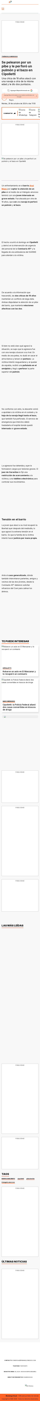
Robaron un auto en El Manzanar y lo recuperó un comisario (19, 672)
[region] (20, 36)
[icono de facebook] (25, 2)
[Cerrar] (36, 96)
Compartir (8, 113)
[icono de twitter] (29, 2)
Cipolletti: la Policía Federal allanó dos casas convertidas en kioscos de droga (19, 707)
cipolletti (20, 1178)
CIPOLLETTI (7, 668)
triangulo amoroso (8, 1182)
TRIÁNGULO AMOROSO (10, 56)
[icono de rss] (37, 2)
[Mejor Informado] (20, 8)
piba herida (30, 1178)
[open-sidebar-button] (3, 8)
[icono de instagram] (33, 2)
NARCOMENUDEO (9, 701)
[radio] (4, 2)
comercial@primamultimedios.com (20, 1360)
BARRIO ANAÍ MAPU (8, 1178)
